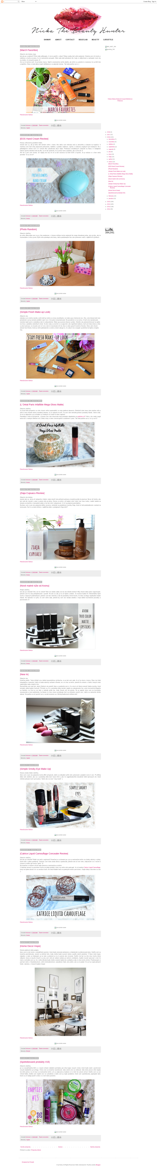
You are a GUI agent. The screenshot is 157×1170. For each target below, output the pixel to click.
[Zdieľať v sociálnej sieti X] (56, 125)
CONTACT (70, 39)
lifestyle (28, 1051)
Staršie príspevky (95, 1147)
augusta (111, 149)
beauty (28, 218)
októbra (111, 144)
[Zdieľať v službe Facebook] (58, 125)
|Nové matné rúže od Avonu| (34, 585)
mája (110, 156)
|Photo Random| (28, 229)
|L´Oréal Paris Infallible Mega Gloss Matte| (42, 404)
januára (111, 198)
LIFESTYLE (108, 39)
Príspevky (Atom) (36, 1150)
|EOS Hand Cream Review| (34, 138)
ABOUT (58, 39)
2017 (108, 134)
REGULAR (83, 39)
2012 (108, 209)
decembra (112, 139)
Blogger (98, 1165)
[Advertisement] (121, 116)
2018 (108, 132)
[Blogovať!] (54, 125)
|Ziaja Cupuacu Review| (32, 493)
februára (111, 196)
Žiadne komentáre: (44, 125)
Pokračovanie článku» (26, 115)
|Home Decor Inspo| (30, 946)
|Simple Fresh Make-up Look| (35, 312)
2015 (108, 201)
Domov (60, 1147)
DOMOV (47, 39)
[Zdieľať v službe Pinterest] (60, 125)
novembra (112, 142)
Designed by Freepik (28, 1162)
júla (110, 151)
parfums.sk (81, 416)
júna (110, 154)
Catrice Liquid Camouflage (92, 867)
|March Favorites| (29, 50)
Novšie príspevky (25, 1147)
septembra (112, 147)
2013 (108, 206)
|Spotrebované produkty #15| (35, 1062)
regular (28, 128)
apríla (110, 159)
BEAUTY (95, 39)
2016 (108, 137)
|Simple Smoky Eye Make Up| (35, 769)
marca (111, 161)
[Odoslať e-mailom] (52, 125)
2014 (108, 204)
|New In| (24, 674)
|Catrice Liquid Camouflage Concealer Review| (44, 853)
